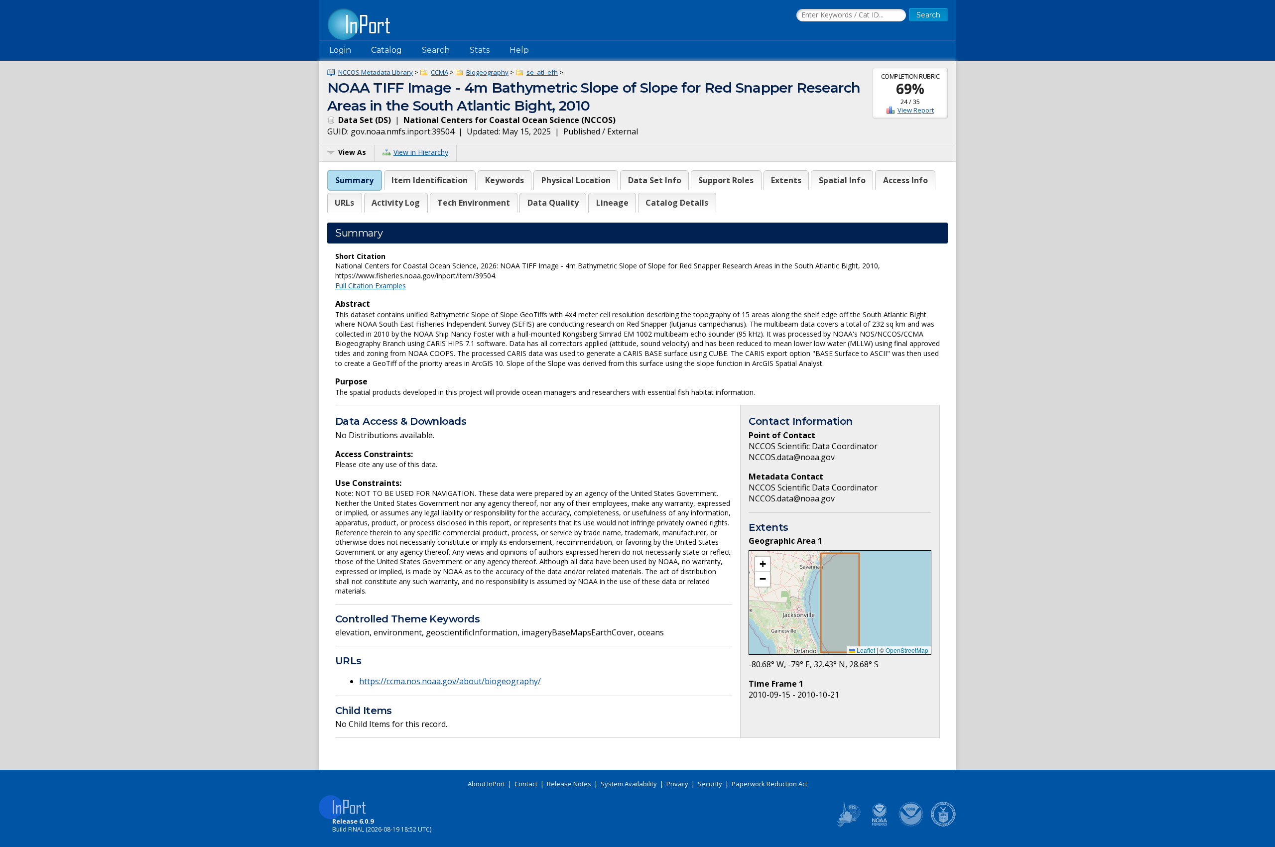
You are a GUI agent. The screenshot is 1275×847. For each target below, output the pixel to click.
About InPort (486, 783)
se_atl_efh (542, 72)
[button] (762, 564)
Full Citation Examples (370, 285)
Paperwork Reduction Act (769, 783)
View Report (915, 110)
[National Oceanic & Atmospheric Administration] (911, 824)
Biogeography (487, 72)
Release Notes (569, 783)
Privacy (677, 783)
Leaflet (865, 650)
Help (519, 50)
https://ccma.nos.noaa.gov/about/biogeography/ (450, 681)
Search (436, 50)
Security (710, 783)
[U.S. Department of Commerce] (943, 824)
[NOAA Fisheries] (879, 824)
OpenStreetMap (907, 650)
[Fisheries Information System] (848, 824)
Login (340, 50)
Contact (525, 783)
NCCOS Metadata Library (375, 72)
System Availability (629, 783)
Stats (480, 50)
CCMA (439, 72)
